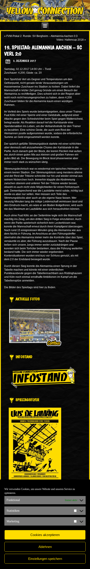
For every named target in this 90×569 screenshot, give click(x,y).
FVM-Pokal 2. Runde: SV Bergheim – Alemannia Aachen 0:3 (42, 36)
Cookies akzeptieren (45, 535)
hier (41, 287)
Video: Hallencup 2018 (70, 39)
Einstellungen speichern (45, 559)
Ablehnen (45, 547)
